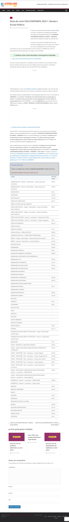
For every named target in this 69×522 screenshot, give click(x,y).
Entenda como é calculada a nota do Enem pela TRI (26, 127)
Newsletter (40, 10)
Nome (11, 486)
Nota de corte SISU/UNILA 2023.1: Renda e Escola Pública (47, 424)
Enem (8, 10)
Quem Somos (65, 516)
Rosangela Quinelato (24, 27)
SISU (57, 30)
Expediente (59, 516)
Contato (55, 518)
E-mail (11, 493)
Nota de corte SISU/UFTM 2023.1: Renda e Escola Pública (21, 424)
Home (3, 10)
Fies (13, 10)
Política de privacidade (52, 516)
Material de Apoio (30, 10)
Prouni (18, 10)
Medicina (29, 89)
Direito (34, 89)
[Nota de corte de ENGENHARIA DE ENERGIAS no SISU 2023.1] (52, 433)
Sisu (23, 10)
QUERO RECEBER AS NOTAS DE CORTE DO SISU (25, 172)
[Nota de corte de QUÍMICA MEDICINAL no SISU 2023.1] (17, 433)
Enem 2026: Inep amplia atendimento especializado (34, 437)
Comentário (12, 467)
